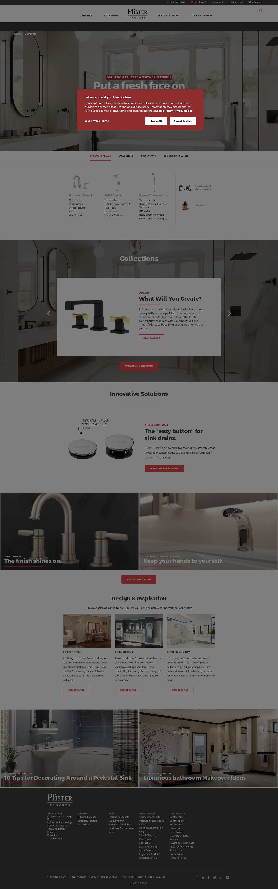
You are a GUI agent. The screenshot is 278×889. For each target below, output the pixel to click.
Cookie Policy (164, 110)
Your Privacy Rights (97, 120)
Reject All (156, 121)
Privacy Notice (183, 110)
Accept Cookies (183, 121)
